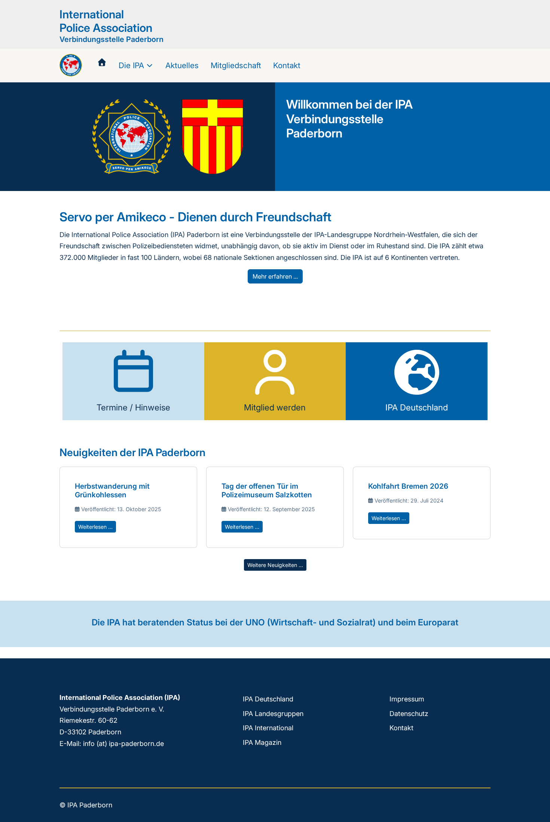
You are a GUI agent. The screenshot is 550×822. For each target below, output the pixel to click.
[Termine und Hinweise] (133, 373)
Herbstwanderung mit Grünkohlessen (112, 490)
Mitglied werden (275, 407)
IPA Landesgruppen (273, 714)
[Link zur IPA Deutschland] (417, 373)
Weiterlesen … (95, 527)
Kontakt (401, 728)
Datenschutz (408, 714)
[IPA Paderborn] (70, 65)
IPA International (268, 728)
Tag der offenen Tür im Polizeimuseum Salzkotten (266, 490)
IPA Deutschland (416, 407)
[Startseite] (102, 63)
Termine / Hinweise (133, 407)
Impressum (406, 699)
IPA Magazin (262, 742)
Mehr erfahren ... (275, 276)
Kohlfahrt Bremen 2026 (408, 486)
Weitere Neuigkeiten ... (275, 565)
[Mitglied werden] (275, 373)
